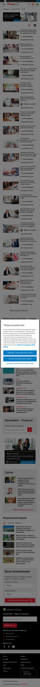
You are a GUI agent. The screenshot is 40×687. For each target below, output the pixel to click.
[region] (20, 343)
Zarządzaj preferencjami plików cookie (19, 363)
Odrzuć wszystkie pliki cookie (20, 359)
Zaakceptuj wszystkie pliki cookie (20, 353)
